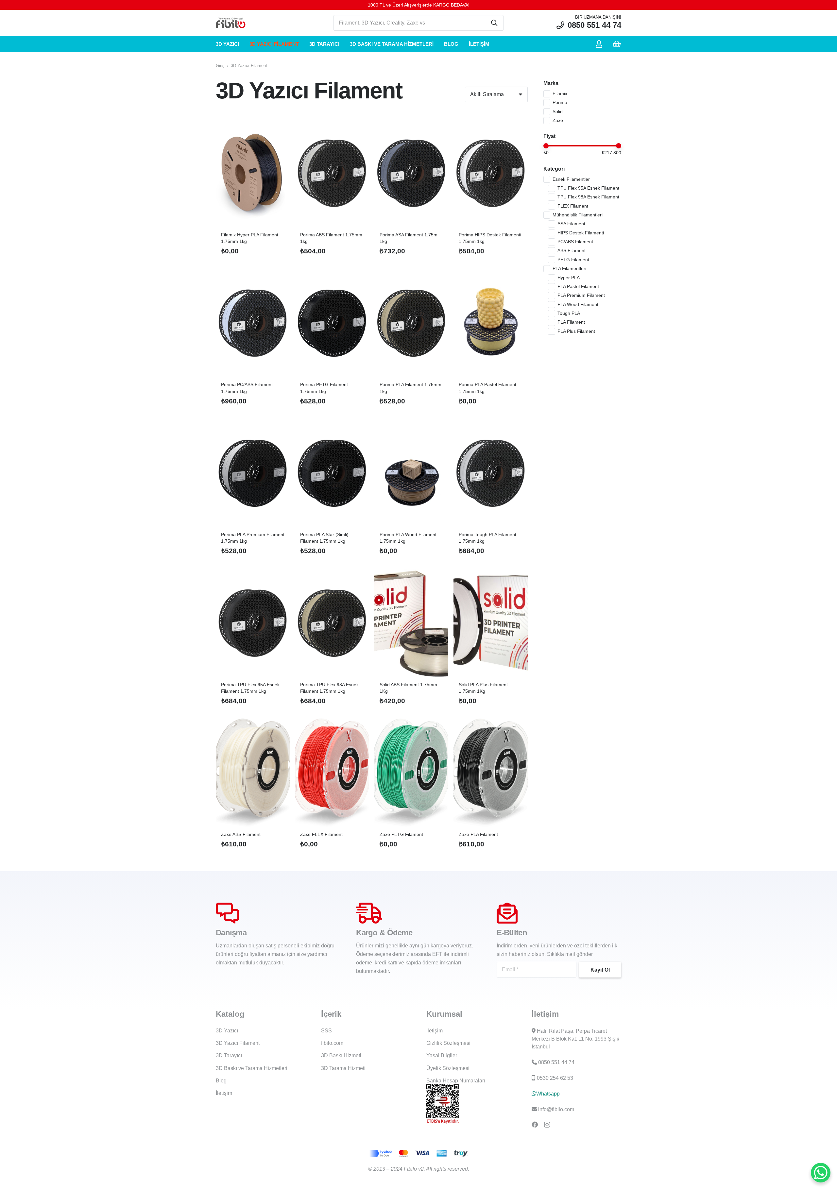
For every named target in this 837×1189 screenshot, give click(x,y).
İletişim (224, 1093)
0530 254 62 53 (555, 1078)
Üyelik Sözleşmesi (448, 1068)
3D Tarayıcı (229, 1055)
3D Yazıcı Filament (238, 1043)
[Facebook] (535, 1124)
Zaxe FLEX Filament (321, 834)
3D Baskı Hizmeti (341, 1055)
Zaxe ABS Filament (241, 834)
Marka (550, 83)
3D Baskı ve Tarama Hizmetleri (251, 1068)
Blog (221, 1080)
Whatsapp (548, 1093)
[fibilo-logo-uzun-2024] (231, 23)
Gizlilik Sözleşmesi (448, 1043)
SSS (326, 1030)
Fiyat (549, 136)
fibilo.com (332, 1043)
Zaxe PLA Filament (478, 834)
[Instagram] (547, 1124)
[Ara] (494, 22)
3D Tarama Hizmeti (343, 1068)
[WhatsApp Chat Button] (820, 1172)
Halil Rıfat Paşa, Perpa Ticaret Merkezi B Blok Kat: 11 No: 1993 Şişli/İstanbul (575, 1038)
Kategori (554, 169)
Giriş (220, 65)
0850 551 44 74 (556, 1062)
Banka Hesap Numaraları (455, 1080)
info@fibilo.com (556, 1109)
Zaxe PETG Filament (401, 834)
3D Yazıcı (227, 1030)
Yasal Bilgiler (441, 1055)
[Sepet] (617, 44)
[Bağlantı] (600, 44)
